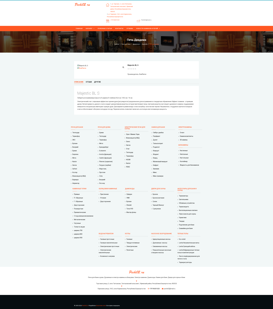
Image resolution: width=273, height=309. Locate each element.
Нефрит (155, 165)
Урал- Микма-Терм (132, 134)
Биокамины (183, 145)
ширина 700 (78, 230)
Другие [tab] (97, 82)
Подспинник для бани (186, 225)
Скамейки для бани (186, 228)
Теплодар (75, 132)
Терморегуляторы (185, 262)
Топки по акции (79, 227)
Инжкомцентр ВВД (79, 176)
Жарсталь (102, 169)
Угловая (103, 198)
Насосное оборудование (161, 233)
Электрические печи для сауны (135, 128)
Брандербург (104, 147)
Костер (74, 172)
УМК (128, 198)
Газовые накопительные (108, 243)
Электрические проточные (109, 246)
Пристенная (104, 194)
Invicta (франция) (105, 154)
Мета (74, 158)
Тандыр (181, 221)
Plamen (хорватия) (106, 161)
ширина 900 (78, 238)
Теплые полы (182, 233)
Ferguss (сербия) (105, 165)
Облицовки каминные (108, 189)
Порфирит (156, 136)
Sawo (128, 141)
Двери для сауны (158, 189)
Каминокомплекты (186, 136)
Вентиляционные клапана (188, 210)
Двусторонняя (105, 201)
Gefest (74, 169)
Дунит (155, 140)
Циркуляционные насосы (161, 239)
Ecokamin (102, 151)
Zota (100, 176)
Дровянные (136, 44)
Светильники (183, 199)
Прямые (77, 194)
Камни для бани (158, 127)
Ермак (74, 151)
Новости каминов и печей (147, 28)
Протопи (102, 172)
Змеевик (156, 169)
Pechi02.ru (85, 305)
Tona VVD (129, 209)
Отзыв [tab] (89, 82)
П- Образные (78, 198)
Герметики (182, 217)
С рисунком (157, 209)
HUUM (128, 159)
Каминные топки (79, 189)
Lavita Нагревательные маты (189, 243)
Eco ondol (182, 239)
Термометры (183, 196)
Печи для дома (104, 127)
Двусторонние (79, 205)
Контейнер (183, 161)
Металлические (79, 219)
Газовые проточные (107, 239)
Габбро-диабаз (158, 132)
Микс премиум (158, 176)
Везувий (75, 147)
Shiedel (128, 205)
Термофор (76, 136)
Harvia (74, 165)
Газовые (129, 239)
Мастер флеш (131, 212)
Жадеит (156, 154)
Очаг (128, 149)
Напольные (184, 154)
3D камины (183, 140)
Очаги (182, 132)
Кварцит (156, 151)
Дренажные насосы (160, 243)
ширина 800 (78, 234)
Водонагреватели (106, 233)
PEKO (128, 167)
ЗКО (73, 140)
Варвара (75, 179)
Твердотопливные (132, 243)
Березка (75, 154)
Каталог (89, 28)
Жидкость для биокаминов (189, 165)
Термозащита (184, 207)
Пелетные (130, 250)
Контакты (119, 28)
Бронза (155, 194)
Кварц (155, 158)
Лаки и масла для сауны (187, 214)
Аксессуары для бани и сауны (187, 189)
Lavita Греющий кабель (187, 246)
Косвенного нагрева (107, 256)
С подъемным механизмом (83, 216)
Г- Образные (78, 201)
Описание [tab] (78, 82)
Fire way (102, 183)
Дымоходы (129, 189)
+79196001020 (114, 20)
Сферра (129, 194)
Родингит (156, 147)
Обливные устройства (187, 203)
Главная (79, 28)
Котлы (127, 233)
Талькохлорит (158, 143)
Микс (155, 172)
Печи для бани (126, 44)
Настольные (184, 158)
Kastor (74, 161)
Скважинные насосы (160, 246)
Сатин (155, 201)
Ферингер (75, 183)
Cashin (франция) (105, 158)
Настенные (184, 150)
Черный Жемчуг (158, 205)
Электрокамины (185, 127)
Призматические (80, 212)
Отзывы (130, 28)
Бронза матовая (158, 198)
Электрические (131, 246)
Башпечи (144, 44)
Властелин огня (101, 305)
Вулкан (74, 143)
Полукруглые (78, 209)
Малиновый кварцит (160, 161)
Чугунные (77, 223)
